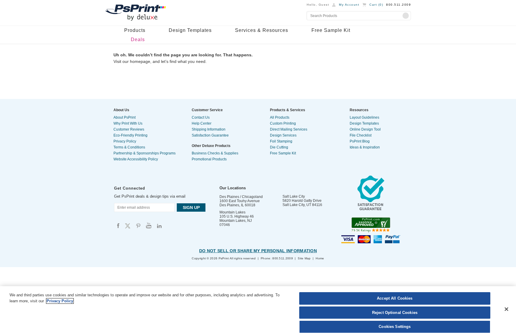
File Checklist (360, 135)
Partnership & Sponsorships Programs (144, 153)
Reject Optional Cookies (394, 312)
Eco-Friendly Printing (130, 135)
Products (134, 30)
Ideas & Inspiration (365, 147)
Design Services (283, 135)
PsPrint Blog (360, 141)
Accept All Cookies (394, 298)
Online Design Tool (365, 129)
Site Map (304, 258)
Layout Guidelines (364, 117)
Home (320, 258)
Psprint (118, 225)
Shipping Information (208, 129)
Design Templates (190, 30)
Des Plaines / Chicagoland (241, 197)
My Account (349, 4)
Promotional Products (209, 159)
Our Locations (232, 188)
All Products (279, 117)
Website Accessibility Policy (135, 159)
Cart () (376, 4)
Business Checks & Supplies (215, 153)
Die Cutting (279, 147)
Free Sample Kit (330, 30)
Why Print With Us (127, 123)
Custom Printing (283, 123)
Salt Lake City (293, 196)
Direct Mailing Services (288, 129)
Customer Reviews (128, 129)
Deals (138, 39)
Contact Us (201, 117)
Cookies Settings (395, 326)
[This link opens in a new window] (370, 194)
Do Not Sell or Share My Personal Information (258, 250)
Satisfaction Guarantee (210, 135)
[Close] (506, 309)
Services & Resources (261, 30)
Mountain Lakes (232, 212)
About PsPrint (124, 117)
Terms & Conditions (129, 147)
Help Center (201, 123)
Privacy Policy (124, 141)
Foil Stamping (281, 141)
